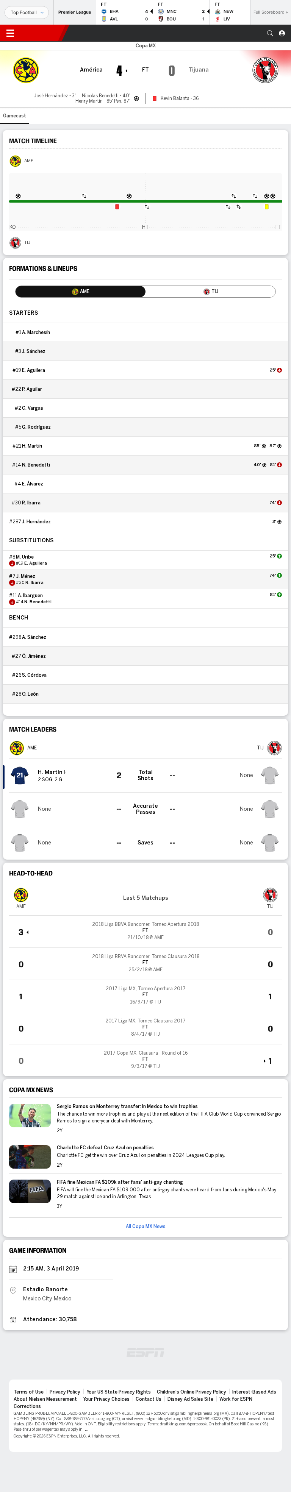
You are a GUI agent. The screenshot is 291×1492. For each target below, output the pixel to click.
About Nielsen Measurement (45, 1399)
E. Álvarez (32, 484)
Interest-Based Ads (254, 1392)
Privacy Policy (65, 1392)
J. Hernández (36, 521)
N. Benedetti (36, 465)
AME (28, 161)
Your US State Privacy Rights (118, 1392)
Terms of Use (29, 1392)
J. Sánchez (33, 351)
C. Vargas (32, 408)
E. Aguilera (33, 370)
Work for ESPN (235, 1399)
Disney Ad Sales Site (190, 1399)
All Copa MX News (146, 1226)
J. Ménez (25, 576)
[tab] (81, 291)
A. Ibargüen (30, 595)
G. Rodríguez (36, 427)
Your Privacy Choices (106, 1399)
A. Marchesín (36, 332)
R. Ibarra (31, 503)
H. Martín (32, 446)
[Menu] (10, 33)
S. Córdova (34, 675)
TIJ (27, 242)
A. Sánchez (34, 637)
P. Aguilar (32, 389)
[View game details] (145, 931)
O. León (30, 694)
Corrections (27, 1406)
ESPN (40, 33)
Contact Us (148, 1399)
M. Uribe (25, 557)
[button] (270, 33)
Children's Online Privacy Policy (191, 1392)
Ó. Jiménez (34, 656)
